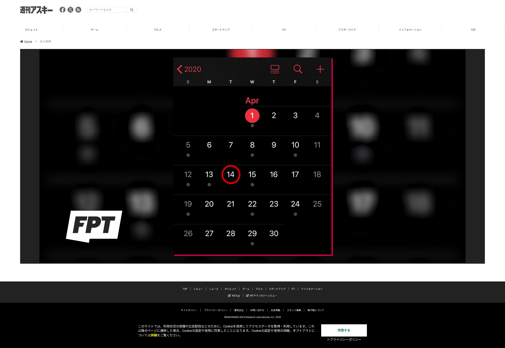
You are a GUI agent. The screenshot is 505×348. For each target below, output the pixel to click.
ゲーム (94, 29)
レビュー (198, 288)
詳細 (154, 335)
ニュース (213, 288)
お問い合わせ (257, 310)
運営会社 (239, 310)
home (28, 41)
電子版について (316, 310)
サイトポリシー (189, 310)
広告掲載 (275, 310)
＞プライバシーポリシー (344, 339)
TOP (473, 29)
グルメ (158, 29)
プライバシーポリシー (216, 310)
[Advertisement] (413, 11)
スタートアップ (221, 29)
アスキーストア (347, 29)
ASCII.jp (236, 295)
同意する (344, 330)
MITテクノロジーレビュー (263, 295)
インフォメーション (410, 29)
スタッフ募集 (294, 310)
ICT (284, 29)
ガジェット (31, 29)
